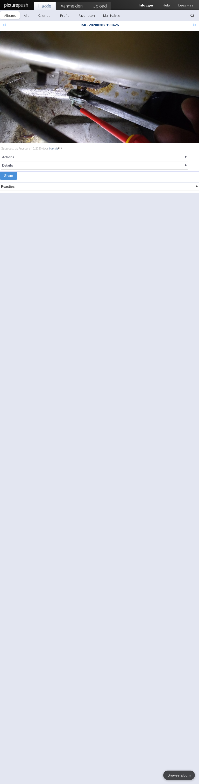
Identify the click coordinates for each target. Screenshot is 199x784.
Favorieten (87, 15)
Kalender (45, 15)
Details (7, 165)
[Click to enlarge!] (99, 87)
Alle (27, 15)
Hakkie (44, 6)
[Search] (192, 15)
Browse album (179, 775)
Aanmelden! (72, 6)
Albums (10, 15)
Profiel (65, 15)
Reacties (8, 187)
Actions (8, 157)
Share (8, 176)
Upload (100, 6)
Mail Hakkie (111, 15)
